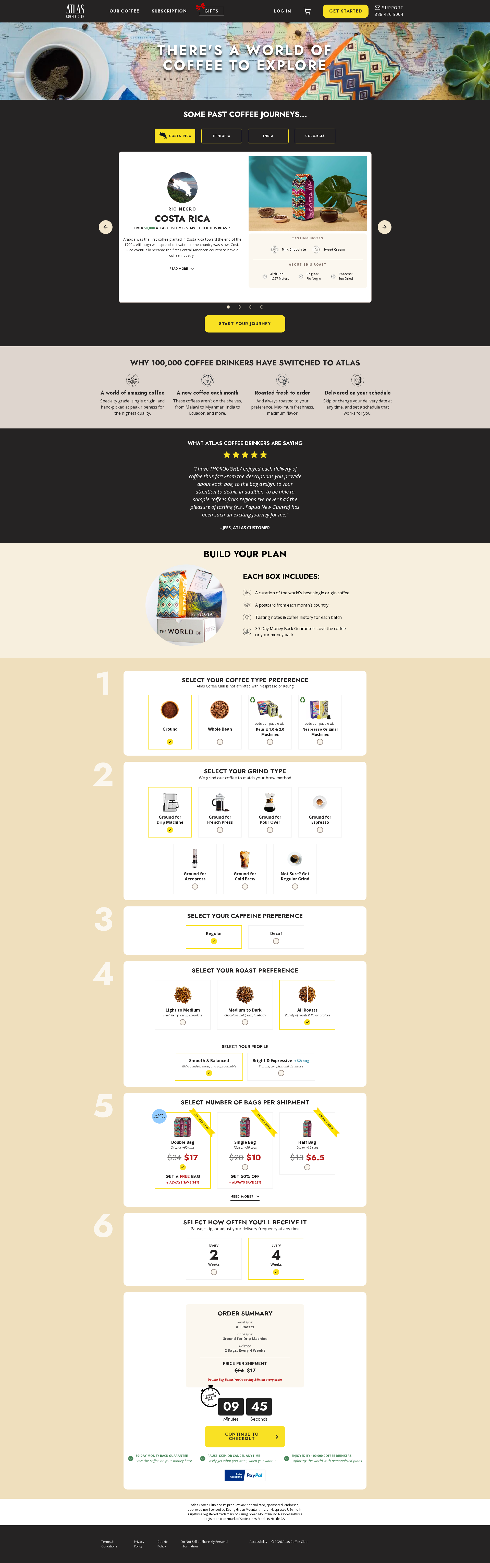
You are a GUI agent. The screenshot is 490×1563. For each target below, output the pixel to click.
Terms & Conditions (109, 1544)
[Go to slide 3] (250, 307)
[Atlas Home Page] (72, 11)
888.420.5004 (389, 14)
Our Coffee (124, 11)
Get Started (345, 11)
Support (392, 7)
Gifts (211, 11)
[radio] (170, 722)
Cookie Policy (162, 1544)
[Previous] (106, 227)
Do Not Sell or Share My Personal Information (204, 1544)
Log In (282, 11)
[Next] (384, 227)
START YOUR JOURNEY (245, 324)
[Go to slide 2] (239, 307)
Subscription (169, 11)
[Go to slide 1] (228, 307)
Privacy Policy (139, 1544)
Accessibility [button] (258, 1542)
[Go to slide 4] (261, 307)
